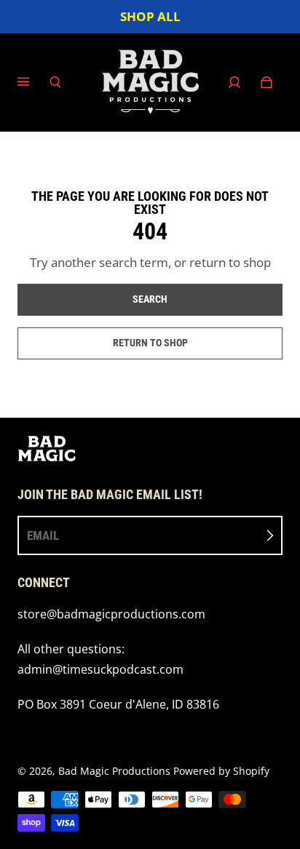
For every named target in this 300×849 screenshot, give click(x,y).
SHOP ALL (150, 16)
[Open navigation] (33, 82)
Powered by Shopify (221, 771)
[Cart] (266, 82)
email (43, 535)
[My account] (234, 82)
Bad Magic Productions (114, 771)
